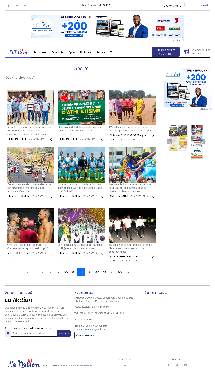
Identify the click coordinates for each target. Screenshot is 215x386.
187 (97, 271)
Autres (100, 52)
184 (74, 271)
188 (104, 271)
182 (58, 271)
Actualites (40, 52)
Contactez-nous (85, 335)
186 (89, 271)
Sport (72, 52)
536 (128, 271)
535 (120, 271)
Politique (85, 52)
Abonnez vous (164, 51)
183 (66, 271)
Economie (57, 52)
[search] (185, 5)
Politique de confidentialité (81, 365)
